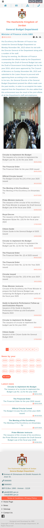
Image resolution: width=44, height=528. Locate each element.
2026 (5, 360)
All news (6, 377)
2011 (25, 371)
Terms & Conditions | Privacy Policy (22, 498)
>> (36, 349)
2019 (12, 366)
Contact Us (8, 513)
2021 (39, 360)
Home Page (8, 502)
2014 (5, 371)
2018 (18, 366)
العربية (38, 2)
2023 (25, 360)
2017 (25, 366)
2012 (18, 371)
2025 (12, 360)
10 (33, 349)
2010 (32, 371)
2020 (5, 366)
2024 (18, 360)
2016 (32, 366)
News (5, 505)
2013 (12, 371)
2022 (32, 360)
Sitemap (6, 509)
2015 (39, 366)
